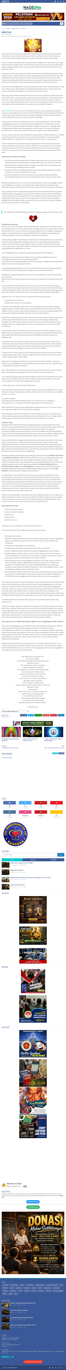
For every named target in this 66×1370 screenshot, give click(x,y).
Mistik (20, 1291)
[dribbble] (63, 1368)
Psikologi (33, 1291)
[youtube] (63, 1)
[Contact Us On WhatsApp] (10, 1357)
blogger (55, 753)
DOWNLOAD (30, 1285)
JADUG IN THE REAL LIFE (17, 885)
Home (3, 28)
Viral (16, 1294)
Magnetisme (47, 1288)
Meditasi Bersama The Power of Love (30, 739)
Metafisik (5, 1291)
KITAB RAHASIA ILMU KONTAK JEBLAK (21, 1317)
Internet (34, 1288)
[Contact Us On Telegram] (12, 1357)
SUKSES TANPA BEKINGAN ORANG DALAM (22, 1303)
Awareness (5, 1285)
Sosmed (41, 1291)
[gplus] (61, 1)
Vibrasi (4, 1294)
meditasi (8, 111)
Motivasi (26, 1291)
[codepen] (61, 1368)
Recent (12, 859)
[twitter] (58, 1)
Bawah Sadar (14, 1285)
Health (11, 1288)
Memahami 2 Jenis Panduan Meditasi (10, 739)
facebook (61, 753)
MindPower (13, 1291)
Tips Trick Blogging (58, 1291)
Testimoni (48, 1291)
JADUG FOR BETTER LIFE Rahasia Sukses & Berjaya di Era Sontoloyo (30, 877)
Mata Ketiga (56, 1288)
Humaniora (26, 1288)
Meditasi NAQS (15, 28)
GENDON (5, 1288)
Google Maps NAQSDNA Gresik (33, 1361)
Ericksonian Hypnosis (52, 1285)
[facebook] (55, 1)
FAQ (61, 1285)
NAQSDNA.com (13, 1367)
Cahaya (8, 28)
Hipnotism (18, 1288)
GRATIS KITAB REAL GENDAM (19, 1310)
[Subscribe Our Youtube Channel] (5, 1357)
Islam (40, 1288)
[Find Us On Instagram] (8, 1357)
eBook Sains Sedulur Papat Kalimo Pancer (23, 1325)
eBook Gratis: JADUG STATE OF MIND (21, 863)
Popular (33, 859)
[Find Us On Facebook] (3, 1357)
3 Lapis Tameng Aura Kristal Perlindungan (53, 739)
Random (53, 859)
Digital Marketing (40, 1285)
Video (10, 1294)
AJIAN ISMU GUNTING (16, 870)
